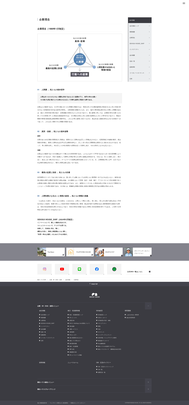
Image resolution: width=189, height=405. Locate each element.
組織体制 (132, 67)
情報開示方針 (73, 352)
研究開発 (128, 310)
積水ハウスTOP (41, 280)
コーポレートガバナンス (137, 73)
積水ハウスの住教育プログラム (106, 346)
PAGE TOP (94, 284)
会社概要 (132, 55)
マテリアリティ (102, 323)
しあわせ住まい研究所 (133, 314)
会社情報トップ (134, 26)
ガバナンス (101, 332)
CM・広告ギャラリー (103, 362)
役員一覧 (132, 61)
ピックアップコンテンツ (104, 335)
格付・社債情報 (73, 346)
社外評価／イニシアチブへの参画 (107, 337)
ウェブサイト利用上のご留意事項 (59, 403)
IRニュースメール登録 (75, 355)
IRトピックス (73, 317)
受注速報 (71, 326)
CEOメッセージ (102, 317)
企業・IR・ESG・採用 (56, 280)
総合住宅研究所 (131, 317)
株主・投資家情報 (74, 310)
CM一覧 (100, 369)
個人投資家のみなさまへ (76, 337)
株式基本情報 (73, 343)
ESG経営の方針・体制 (104, 320)
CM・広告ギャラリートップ (105, 366)
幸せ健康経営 (101, 343)
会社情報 (132, 20)
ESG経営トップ (102, 314)
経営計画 (71, 320)
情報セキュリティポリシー (78, 403)
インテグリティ (134, 49)
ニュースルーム (73, 362)
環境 (99, 326)
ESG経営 (99, 310)
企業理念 (132, 38)
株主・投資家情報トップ (76, 314)
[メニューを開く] (184, 3)
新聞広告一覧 (101, 372)
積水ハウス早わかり (75, 340)
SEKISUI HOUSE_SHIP (137, 43)
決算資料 (71, 332)
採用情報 (42, 362)
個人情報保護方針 (42, 403)
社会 (99, 329)
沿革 (131, 79)
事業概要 (132, 32)
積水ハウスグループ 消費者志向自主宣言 (109, 349)
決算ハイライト (73, 329)
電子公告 (71, 349)
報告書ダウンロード (103, 340)
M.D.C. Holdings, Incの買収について (79, 323)
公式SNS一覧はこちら (134, 272)
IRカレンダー (73, 335)
